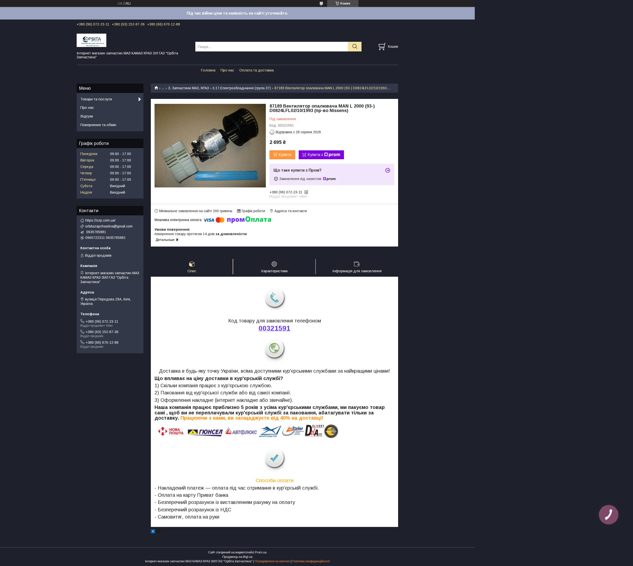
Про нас (227, 70)
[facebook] (153, 532)
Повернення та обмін (98, 125)
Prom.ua (261, 552)
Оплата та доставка (256, 70)
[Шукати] (355, 46)
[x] (158, 532)
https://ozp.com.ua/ (100, 220)
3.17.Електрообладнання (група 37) (241, 88)
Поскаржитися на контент (272, 561)
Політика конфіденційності (311, 561)
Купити (285, 155)
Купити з (315, 155)
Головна (208, 70)
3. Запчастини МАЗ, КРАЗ (188, 88)
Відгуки (86, 116)
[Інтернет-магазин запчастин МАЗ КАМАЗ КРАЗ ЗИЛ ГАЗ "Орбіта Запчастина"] (133, 40)
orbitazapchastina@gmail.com (109, 226)
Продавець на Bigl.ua (237, 557)
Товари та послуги (96, 99)
